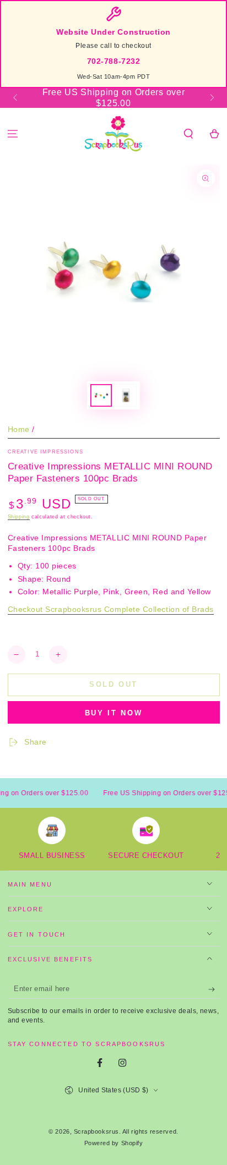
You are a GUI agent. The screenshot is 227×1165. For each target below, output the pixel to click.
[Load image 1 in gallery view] (101, 395)
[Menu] (13, 134)
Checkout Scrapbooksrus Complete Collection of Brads (111, 609)
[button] (188, 134)
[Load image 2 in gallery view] (126, 395)
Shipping (19, 516)
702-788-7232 (113, 61)
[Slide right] (211, 98)
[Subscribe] (214, 989)
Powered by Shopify (113, 1143)
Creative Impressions (45, 452)
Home (19, 429)
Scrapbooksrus (96, 1131)
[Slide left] (16, 98)
